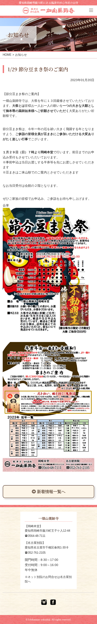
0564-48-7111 (36, 535)
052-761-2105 (37, 552)
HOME (7, 54)
